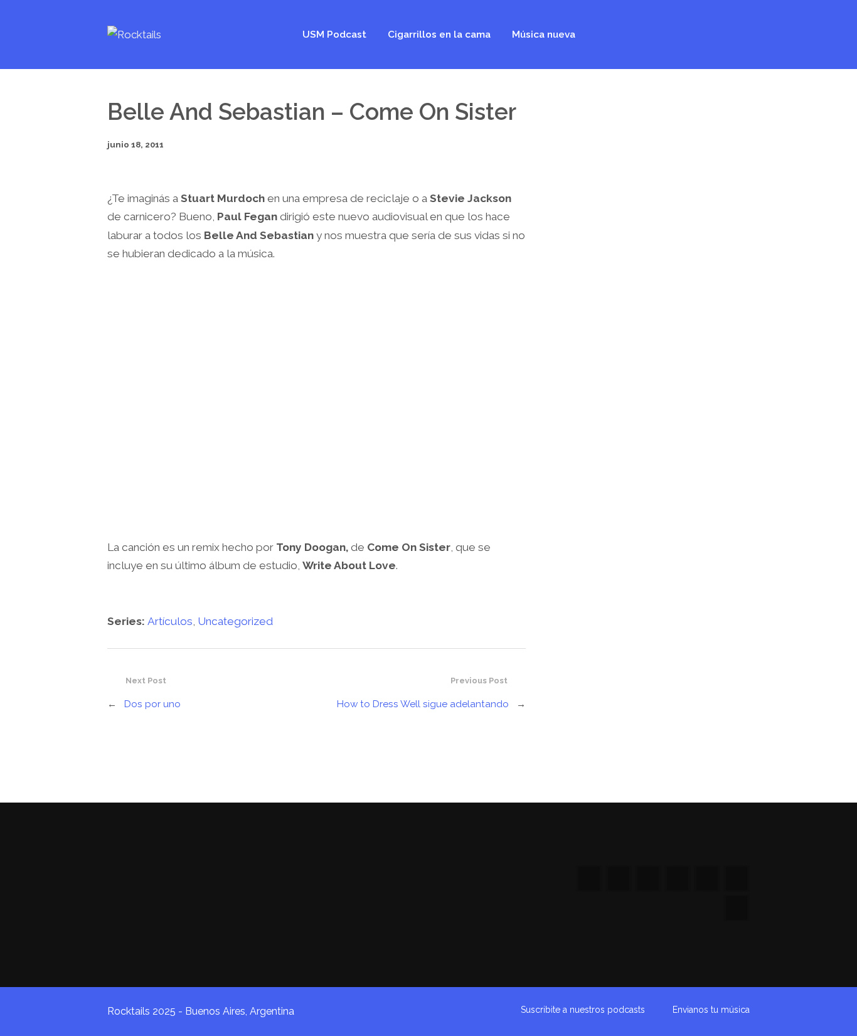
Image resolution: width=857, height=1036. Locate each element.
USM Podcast (334, 34)
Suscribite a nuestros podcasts (583, 1010)
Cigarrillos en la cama (439, 34)
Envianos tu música (711, 1010)
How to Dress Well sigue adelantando (423, 704)
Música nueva (543, 34)
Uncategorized (235, 621)
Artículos (170, 621)
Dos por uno (152, 704)
